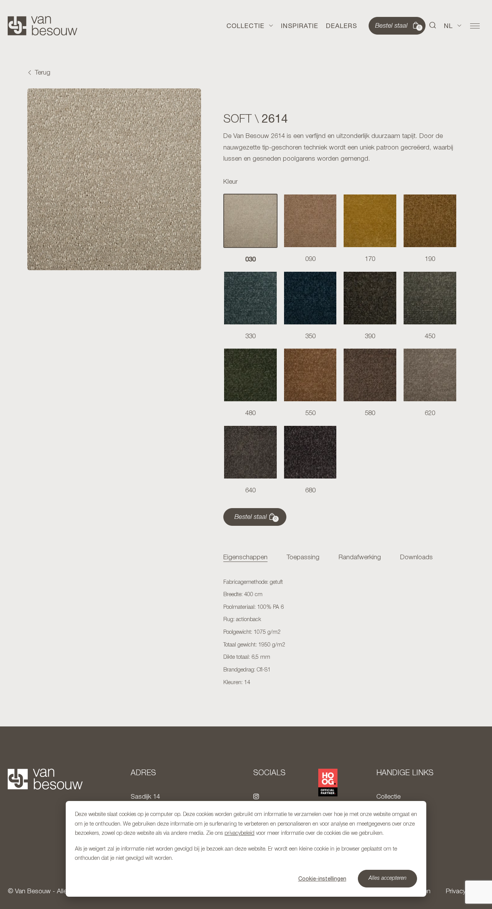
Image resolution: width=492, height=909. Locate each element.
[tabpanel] (340, 633)
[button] (433, 25)
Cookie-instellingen (322, 879)
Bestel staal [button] (398, 26)
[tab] (245, 558)
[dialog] (246, 849)
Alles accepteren (388, 878)
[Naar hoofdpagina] (42, 25)
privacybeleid (239, 833)
